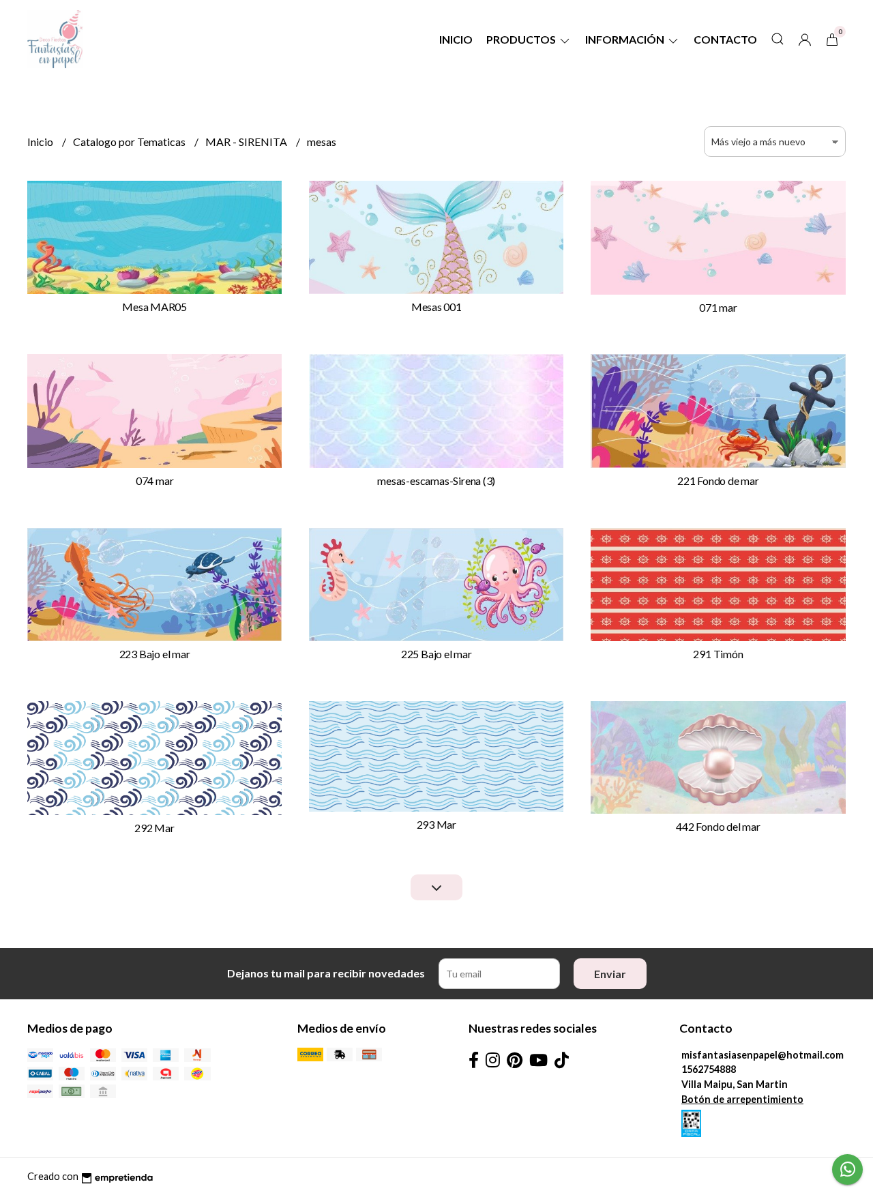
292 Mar (154, 827)
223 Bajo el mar (154, 653)
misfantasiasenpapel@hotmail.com (762, 1055)
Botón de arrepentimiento (742, 1099)
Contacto (725, 39)
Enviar (610, 973)
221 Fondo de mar (718, 480)
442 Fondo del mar (718, 826)
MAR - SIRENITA (247, 141)
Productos (522, 39)
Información (625, 39)
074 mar (155, 480)
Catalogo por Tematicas (130, 141)
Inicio (456, 39)
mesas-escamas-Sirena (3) (436, 480)
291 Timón (718, 653)
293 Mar (437, 824)
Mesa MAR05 (154, 306)
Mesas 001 (436, 306)
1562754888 (708, 1069)
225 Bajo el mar (436, 653)
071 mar (718, 307)
